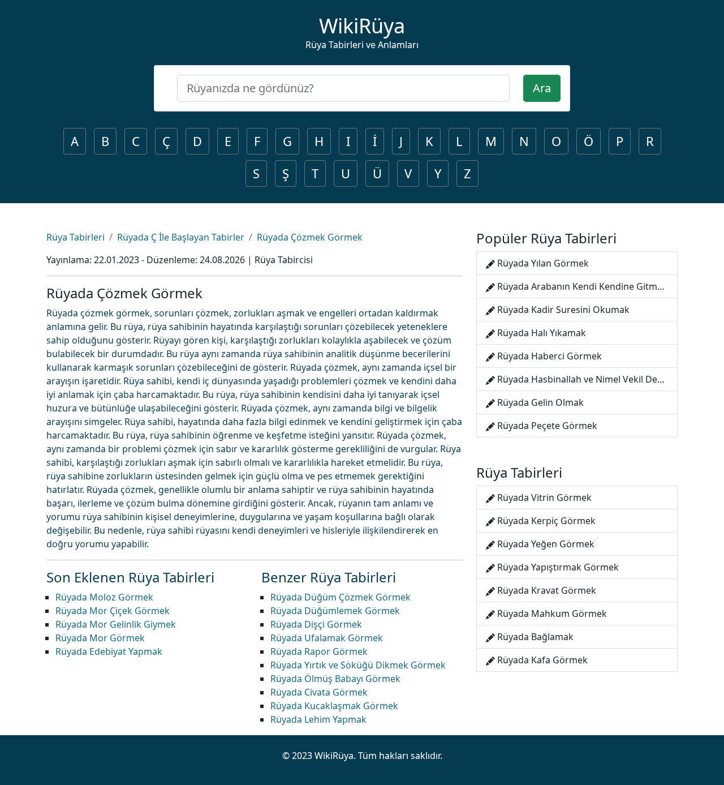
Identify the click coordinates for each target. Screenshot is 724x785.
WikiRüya (362, 26)
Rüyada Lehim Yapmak (318, 719)
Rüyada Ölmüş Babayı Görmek (335, 678)
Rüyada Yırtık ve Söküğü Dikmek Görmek (358, 665)
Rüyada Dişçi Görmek (316, 624)
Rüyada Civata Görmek (319, 692)
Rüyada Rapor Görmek (319, 651)
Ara (542, 88)
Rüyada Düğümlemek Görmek (335, 610)
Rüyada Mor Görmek (100, 638)
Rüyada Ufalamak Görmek (326, 638)
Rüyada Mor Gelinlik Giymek (115, 624)
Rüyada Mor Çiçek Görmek (112, 610)
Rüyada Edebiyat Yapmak (108, 651)
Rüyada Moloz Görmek (104, 597)
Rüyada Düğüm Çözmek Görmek (340, 597)
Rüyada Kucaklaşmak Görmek (334, 706)
